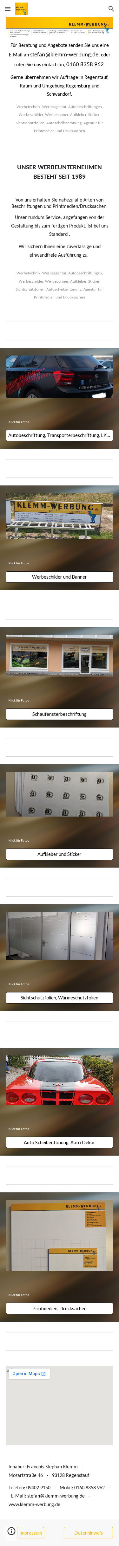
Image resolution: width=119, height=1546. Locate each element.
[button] (7, 8)
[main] (59, 91)
